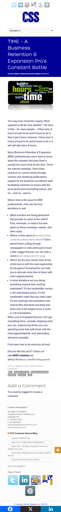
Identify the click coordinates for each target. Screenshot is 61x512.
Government (12, 369)
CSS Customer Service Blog (23, 433)
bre (10, 372)
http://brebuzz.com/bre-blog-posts (30, 359)
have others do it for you (30, 256)
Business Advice (27, 74)
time (29, 375)
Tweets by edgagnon (16, 466)
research (21, 375)
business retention (21, 372)
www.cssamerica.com (17, 427)
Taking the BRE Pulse (21, 438)
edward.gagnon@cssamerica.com (22, 425)
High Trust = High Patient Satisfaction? (28, 442)
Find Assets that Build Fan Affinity (25, 460)
